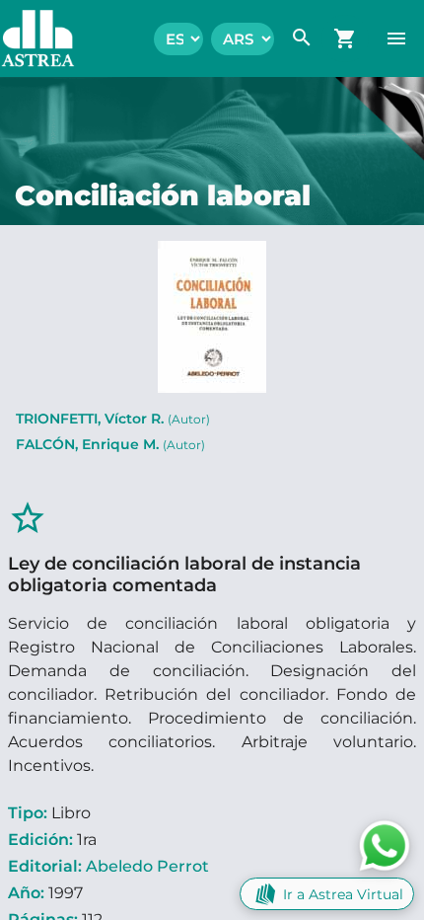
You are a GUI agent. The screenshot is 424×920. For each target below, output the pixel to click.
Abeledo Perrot (147, 866)
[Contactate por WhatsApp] (384, 844)
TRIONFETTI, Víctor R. (113, 418)
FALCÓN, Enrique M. (110, 444)
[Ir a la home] (28, 38)
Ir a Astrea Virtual (343, 894)
